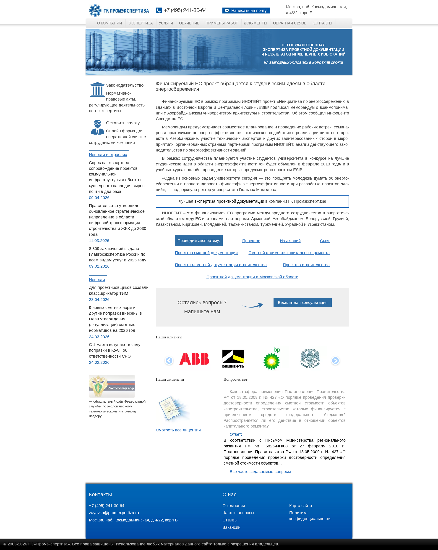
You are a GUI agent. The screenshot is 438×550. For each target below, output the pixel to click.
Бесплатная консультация (303, 302)
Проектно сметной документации (206, 252)
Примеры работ (222, 23)
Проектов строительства (306, 265)
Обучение (189, 23)
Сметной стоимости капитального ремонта (289, 252)
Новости (97, 279)
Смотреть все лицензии (178, 430)
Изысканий (290, 241)
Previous (169, 361)
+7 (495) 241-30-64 (185, 10)
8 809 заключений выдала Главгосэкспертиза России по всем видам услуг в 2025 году (117, 254)
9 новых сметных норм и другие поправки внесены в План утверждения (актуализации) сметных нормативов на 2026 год (115, 319)
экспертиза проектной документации (229, 201)
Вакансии (231, 527)
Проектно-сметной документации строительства (221, 265)
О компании (109, 23)
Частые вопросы (238, 512)
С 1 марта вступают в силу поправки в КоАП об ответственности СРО (114, 350)
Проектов (251, 241)
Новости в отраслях (108, 154)
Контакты (322, 23)
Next (336, 361)
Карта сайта (300, 505)
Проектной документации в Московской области (252, 277)
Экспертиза (140, 23)
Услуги (166, 23)
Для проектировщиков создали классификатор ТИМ (119, 290)
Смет (325, 241)
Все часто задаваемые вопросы (260, 471)
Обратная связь (290, 23)
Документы (255, 23)
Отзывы (229, 520)
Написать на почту (249, 10)
